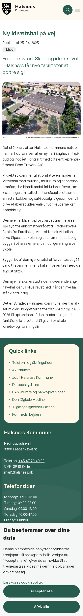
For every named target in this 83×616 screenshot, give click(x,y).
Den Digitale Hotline (28, 399)
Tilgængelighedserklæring (33, 407)
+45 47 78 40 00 (31, 460)
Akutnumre (21, 370)
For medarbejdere (27, 414)
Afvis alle (41, 607)
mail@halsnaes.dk (18, 472)
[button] (79, 10)
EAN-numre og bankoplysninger (38, 392)
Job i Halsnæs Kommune (32, 377)
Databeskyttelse (25, 384)
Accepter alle (41, 591)
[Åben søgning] (68, 10)
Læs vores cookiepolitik (23, 582)
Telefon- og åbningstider (32, 362)
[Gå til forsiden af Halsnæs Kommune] (30, 9)
